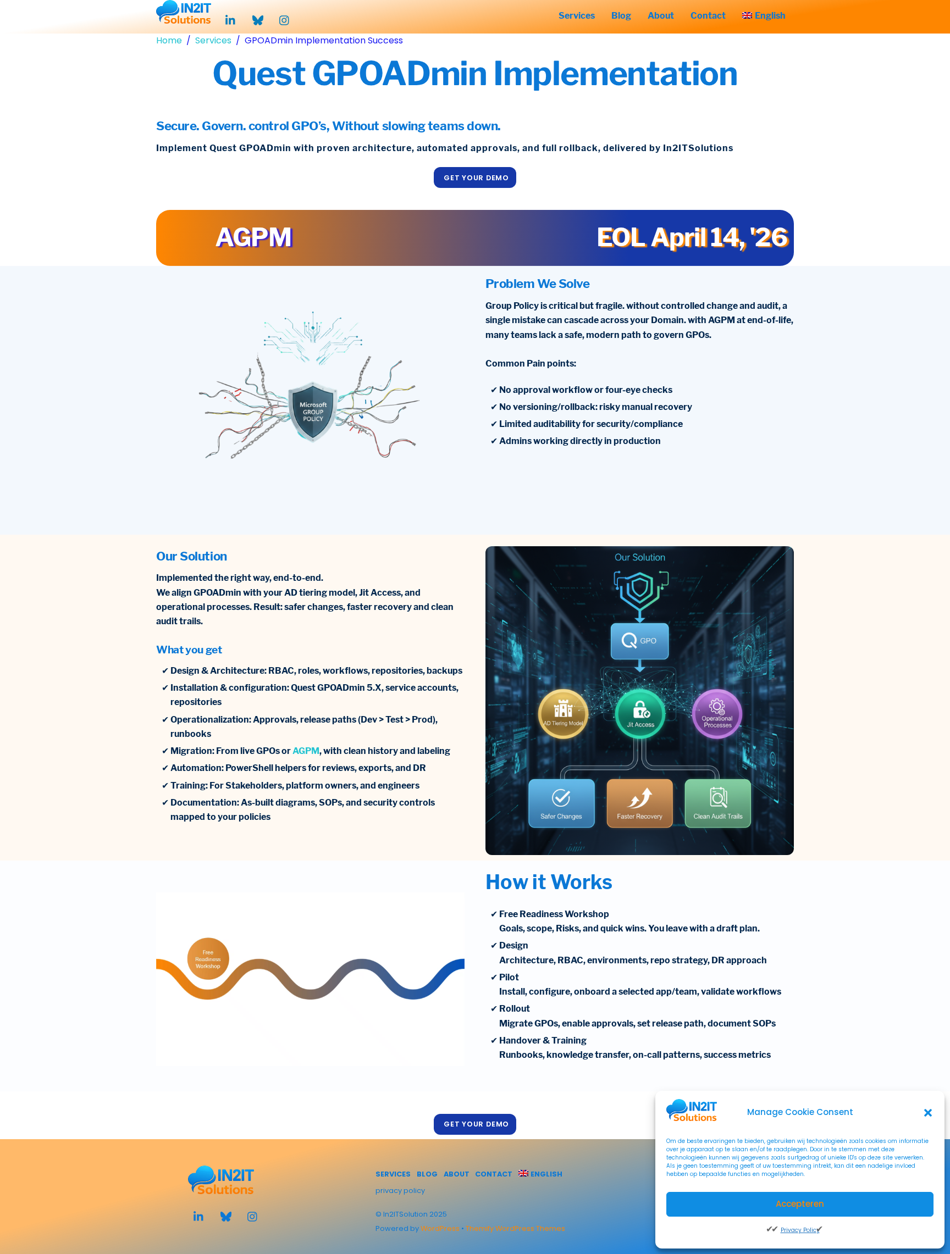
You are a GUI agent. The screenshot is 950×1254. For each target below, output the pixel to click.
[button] (928, 1112)
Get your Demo (476, 177)
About (661, 15)
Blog (621, 15)
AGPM (305, 751)
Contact (708, 15)
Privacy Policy (800, 1230)
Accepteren (800, 1203)
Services (577, 15)
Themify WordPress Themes (515, 1228)
